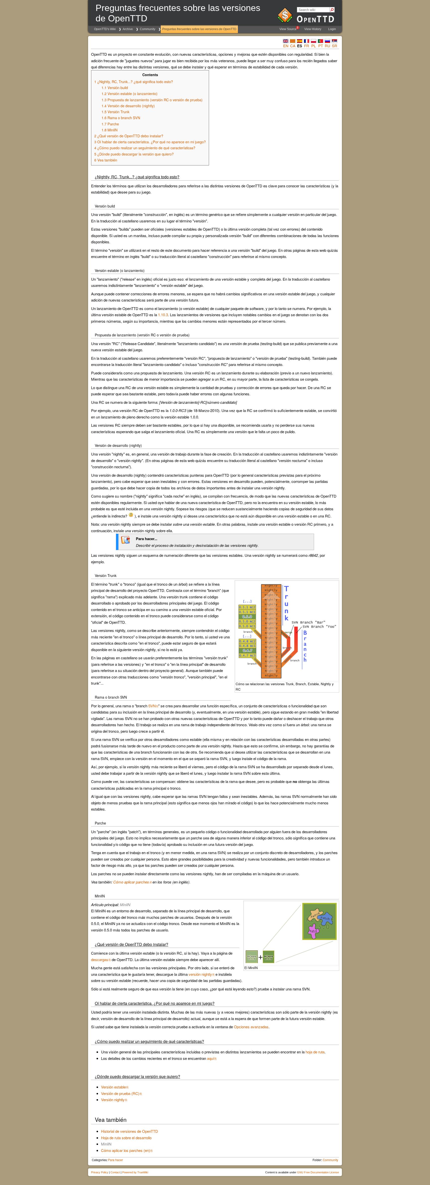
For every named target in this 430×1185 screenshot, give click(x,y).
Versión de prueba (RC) (120, 1093)
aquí (210, 1058)
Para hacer (115, 1160)
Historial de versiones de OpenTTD (129, 1131)
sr (334, 45)
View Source (288, 28)
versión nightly (200, 974)
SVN (152, 705)
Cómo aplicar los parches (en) (125, 1150)
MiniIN (125, 904)
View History (312, 29)
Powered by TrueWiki (135, 1172)
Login (332, 29)
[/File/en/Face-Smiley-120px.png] (131, 515)
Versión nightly (113, 1099)
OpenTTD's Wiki (105, 29)
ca (292, 45)
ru (327, 45)
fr (306, 45)
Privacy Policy (99, 1172)
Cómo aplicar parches (131, 881)
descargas (99, 959)
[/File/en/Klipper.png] (125, 543)
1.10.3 (163, 314)
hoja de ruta (315, 1051)
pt (320, 45)
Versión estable (113, 1086)
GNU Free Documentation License (318, 1172)
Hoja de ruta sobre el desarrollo (126, 1137)
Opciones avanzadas (251, 1026)
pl (313, 45)
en (285, 45)
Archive (128, 29)
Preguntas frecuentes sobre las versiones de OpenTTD (199, 29)
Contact (115, 1172)
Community (147, 29)
